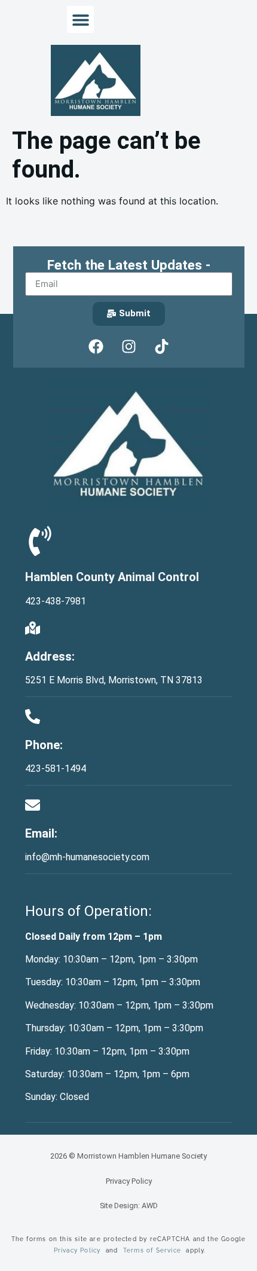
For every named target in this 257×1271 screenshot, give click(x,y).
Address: (50, 656)
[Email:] (32, 805)
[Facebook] (96, 347)
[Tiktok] (161, 347)
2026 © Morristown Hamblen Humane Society (128, 1155)
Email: (41, 833)
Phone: (44, 745)
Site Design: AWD (129, 1205)
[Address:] (32, 628)
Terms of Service (152, 1250)
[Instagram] (128, 347)
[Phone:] (32, 716)
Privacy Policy (129, 1181)
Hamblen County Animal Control (112, 577)
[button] (80, 19)
